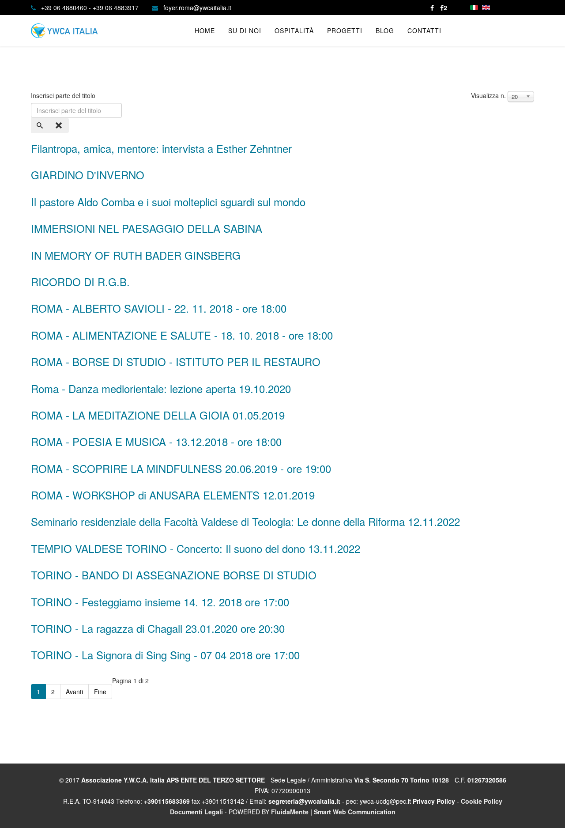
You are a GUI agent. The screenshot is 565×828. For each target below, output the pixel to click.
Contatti (424, 30)
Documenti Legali (196, 811)
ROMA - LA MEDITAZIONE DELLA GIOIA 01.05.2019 (158, 415)
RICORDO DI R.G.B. (80, 281)
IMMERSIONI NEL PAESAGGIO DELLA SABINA (146, 228)
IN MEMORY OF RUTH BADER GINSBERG (136, 255)
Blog (385, 30)
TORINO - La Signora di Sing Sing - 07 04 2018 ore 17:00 (165, 654)
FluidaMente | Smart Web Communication (333, 811)
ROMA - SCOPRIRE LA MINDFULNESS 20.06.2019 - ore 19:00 (181, 468)
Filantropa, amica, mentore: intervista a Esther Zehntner (161, 148)
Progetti (344, 30)
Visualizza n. (488, 95)
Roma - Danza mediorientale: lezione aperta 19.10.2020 (161, 388)
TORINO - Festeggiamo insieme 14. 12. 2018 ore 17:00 (160, 601)
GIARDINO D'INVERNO (87, 174)
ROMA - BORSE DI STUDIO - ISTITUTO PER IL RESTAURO (175, 361)
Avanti (74, 691)
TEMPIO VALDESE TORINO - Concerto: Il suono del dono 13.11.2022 (195, 548)
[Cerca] (40, 125)
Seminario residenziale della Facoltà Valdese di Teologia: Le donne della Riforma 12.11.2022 (245, 521)
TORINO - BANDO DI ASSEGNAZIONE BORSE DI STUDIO (173, 574)
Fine (100, 691)
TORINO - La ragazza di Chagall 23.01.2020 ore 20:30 (158, 628)
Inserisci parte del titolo (64, 95)
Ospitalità (294, 30)
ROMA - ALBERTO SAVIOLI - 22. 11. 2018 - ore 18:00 (158, 308)
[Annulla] (59, 125)
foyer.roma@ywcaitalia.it (197, 7)
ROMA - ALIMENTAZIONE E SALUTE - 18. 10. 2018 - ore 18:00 (182, 335)
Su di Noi (244, 30)
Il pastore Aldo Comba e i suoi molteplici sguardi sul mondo (168, 201)
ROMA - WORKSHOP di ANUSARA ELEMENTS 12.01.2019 (173, 495)
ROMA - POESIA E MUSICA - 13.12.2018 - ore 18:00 (156, 441)
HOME (205, 30)
